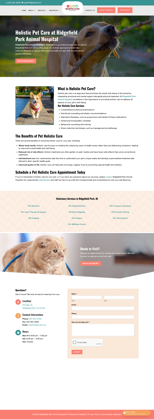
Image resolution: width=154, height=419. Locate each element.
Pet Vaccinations (120, 218)
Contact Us (90, 10)
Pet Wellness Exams (77, 224)
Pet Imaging (33, 218)
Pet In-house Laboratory (120, 206)
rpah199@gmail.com (37, 325)
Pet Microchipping (77, 212)
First (73, 300)
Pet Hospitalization (77, 206)
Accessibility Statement (111, 414)
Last (105, 300)
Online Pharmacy (106, 10)
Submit (77, 352)
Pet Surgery (77, 218)
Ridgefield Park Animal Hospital (29, 45)
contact (108, 177)
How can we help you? (81, 322)
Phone (74, 314)
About (30, 10)
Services (41, 10)
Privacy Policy (94, 414)
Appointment (125, 10)
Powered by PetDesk (77, 414)
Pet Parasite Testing (120, 212)
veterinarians (44, 180)
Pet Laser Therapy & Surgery (33, 212)
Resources (53, 10)
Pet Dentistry (33, 206)
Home (24, 10)
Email (74, 305)
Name (74, 294)
